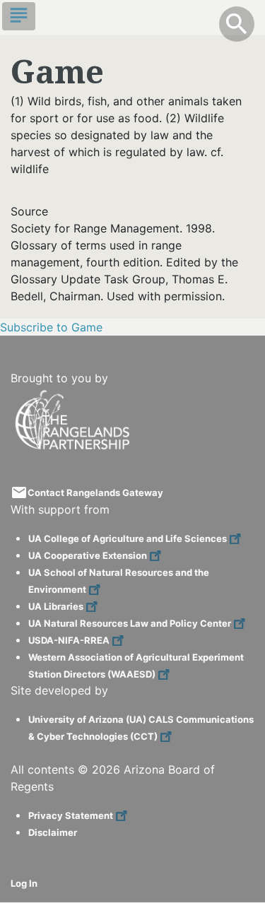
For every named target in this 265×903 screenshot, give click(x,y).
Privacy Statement (70, 815)
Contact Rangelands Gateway (95, 492)
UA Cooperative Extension (87, 555)
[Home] (74, 395)
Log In (24, 883)
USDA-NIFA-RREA (69, 640)
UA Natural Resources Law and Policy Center (129, 623)
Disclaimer (52, 832)
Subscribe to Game (51, 327)
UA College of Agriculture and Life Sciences (127, 538)
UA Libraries (55, 606)
